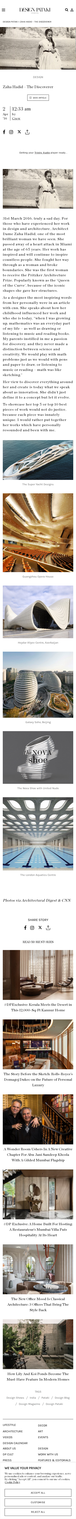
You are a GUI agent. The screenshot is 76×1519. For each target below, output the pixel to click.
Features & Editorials (54, 1460)
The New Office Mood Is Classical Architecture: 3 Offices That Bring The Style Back (38, 1304)
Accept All (38, 1492)
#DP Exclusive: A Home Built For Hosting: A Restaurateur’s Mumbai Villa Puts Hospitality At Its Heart (38, 1229)
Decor (42, 1425)
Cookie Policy (12, 1482)
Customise (38, 1502)
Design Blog (62, 1397)
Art (40, 1431)
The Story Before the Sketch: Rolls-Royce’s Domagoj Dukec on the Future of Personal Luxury (38, 1079)
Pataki (45, 1397)
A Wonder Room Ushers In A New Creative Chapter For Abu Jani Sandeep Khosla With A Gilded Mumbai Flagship (38, 1154)
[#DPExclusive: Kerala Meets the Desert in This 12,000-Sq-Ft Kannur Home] (38, 975)
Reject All (38, 1511)
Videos (8, 1437)
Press (7, 1460)
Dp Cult (8, 1454)
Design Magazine (29, 1404)
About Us (9, 1448)
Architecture (13, 1431)
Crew (16, 118)
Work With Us (48, 1454)
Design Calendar (15, 1443)
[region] (38, 1490)
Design (38, 77)
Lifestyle (9, 1424)
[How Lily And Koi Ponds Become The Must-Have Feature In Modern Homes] (38, 1344)
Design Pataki (10, 21)
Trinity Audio (42, 152)
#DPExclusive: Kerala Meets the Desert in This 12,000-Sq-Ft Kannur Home (38, 1007)
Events (43, 1437)
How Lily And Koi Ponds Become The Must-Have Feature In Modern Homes (38, 1376)
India (33, 1397)
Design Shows (15, 1397)
